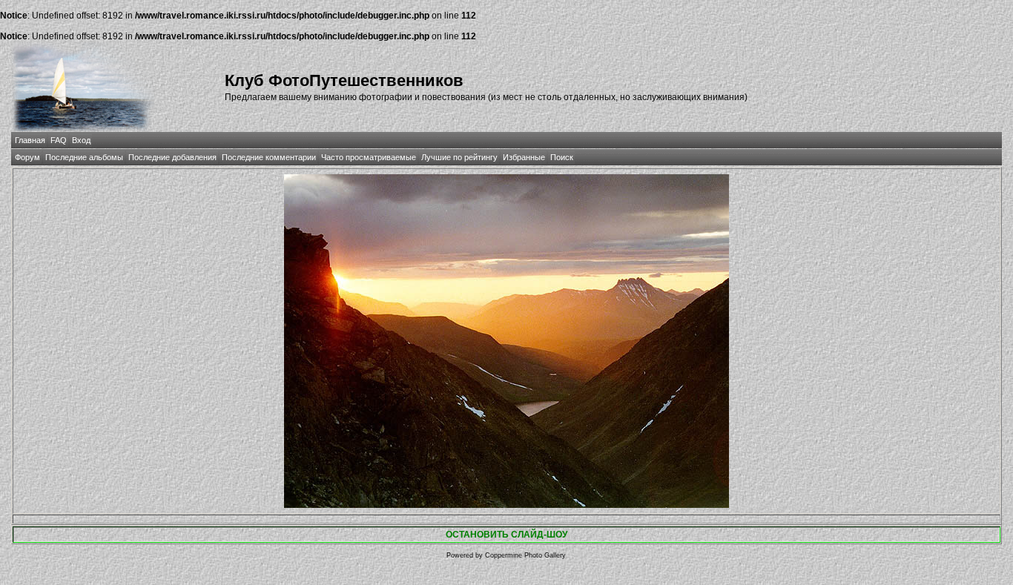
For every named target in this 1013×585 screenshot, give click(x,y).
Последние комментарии (269, 157)
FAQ (58, 140)
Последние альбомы (84, 157)
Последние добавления (172, 157)
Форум (27, 157)
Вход (81, 140)
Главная (30, 140)
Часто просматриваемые (368, 157)
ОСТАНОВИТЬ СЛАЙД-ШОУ (506, 534)
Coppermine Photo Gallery (525, 555)
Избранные (524, 157)
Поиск (561, 157)
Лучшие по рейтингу (459, 157)
